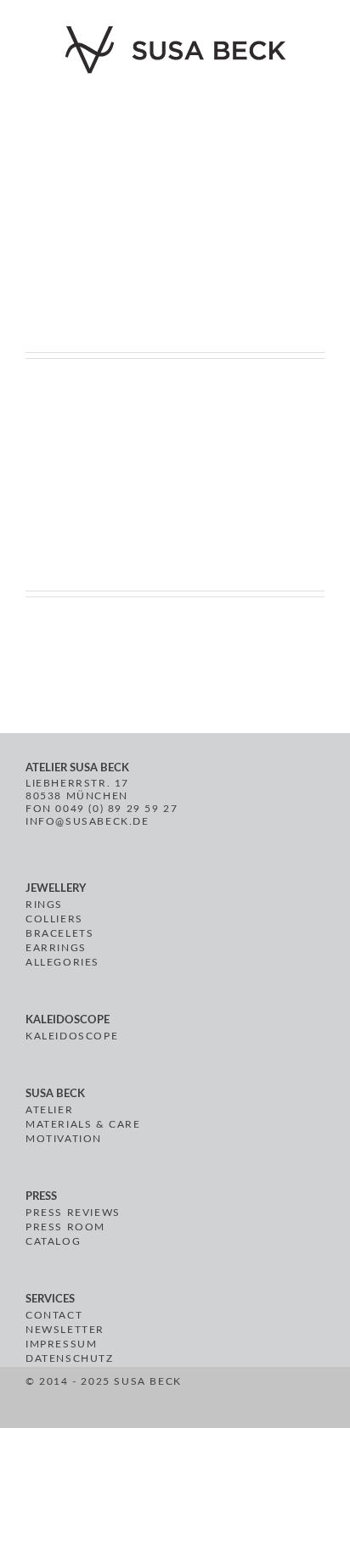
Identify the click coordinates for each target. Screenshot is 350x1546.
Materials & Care (83, 1124)
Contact (53, 1315)
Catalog (53, 1241)
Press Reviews (73, 1212)
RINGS (44, 904)
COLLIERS (54, 919)
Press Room (65, 1227)
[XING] (269, 1400)
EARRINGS (56, 948)
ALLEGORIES (62, 962)
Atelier (49, 1110)
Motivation (63, 1139)
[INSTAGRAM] (248, 1400)
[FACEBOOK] (208, 1400)
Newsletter (64, 1330)
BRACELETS (59, 933)
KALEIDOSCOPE (71, 1036)
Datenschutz (69, 1358)
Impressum (61, 1344)
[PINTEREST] (228, 1400)
